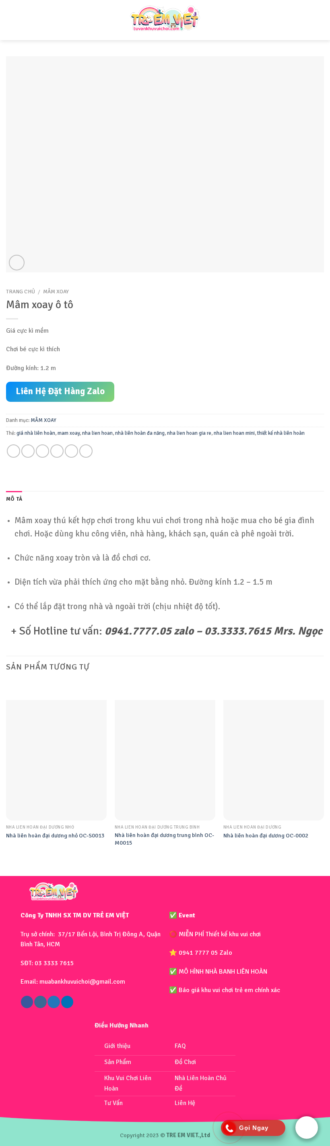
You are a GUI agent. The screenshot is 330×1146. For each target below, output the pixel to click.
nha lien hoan (97, 433)
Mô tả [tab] (14, 499)
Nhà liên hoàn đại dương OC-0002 (265, 835)
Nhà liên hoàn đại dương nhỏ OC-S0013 (55, 835)
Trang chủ (20, 291)
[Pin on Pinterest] (71, 451)
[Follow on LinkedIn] (67, 1002)
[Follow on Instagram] (40, 1002)
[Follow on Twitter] (53, 1002)
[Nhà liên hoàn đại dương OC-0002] (273, 760)
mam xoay (69, 433)
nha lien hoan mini (234, 433)
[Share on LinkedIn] (86, 451)
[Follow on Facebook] (27, 1002)
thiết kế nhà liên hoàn (281, 433)
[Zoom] (17, 262)
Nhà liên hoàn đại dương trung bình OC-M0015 (164, 838)
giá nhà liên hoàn (35, 433)
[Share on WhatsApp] (13, 451)
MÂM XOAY (56, 291)
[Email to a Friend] (57, 451)
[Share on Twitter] (42, 451)
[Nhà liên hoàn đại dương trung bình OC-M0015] (165, 760)
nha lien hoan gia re (189, 433)
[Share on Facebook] (28, 451)
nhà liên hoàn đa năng (140, 433)
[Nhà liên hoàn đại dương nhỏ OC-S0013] (56, 760)
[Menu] (13, 20)
